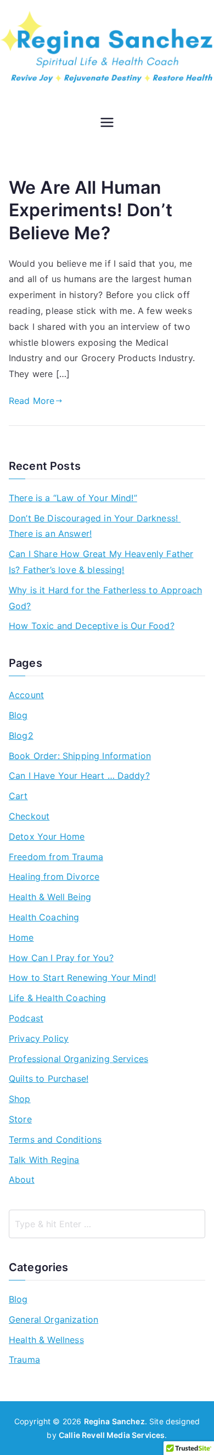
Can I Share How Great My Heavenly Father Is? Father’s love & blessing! (101, 561)
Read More (31, 400)
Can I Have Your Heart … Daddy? (79, 775)
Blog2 (21, 735)
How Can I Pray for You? (61, 957)
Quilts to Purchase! (48, 1078)
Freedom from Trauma (56, 856)
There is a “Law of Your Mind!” (73, 497)
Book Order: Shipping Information (80, 755)
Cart (18, 795)
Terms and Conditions (55, 1139)
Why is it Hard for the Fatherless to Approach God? (105, 598)
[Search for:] (107, 1224)
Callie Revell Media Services (112, 1435)
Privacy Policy (39, 1038)
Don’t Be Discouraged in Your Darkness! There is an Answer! (95, 526)
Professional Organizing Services (78, 1058)
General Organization (53, 1319)
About (22, 1179)
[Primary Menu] (107, 123)
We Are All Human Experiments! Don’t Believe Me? (90, 210)
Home (21, 937)
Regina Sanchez (114, 1421)
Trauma (24, 1359)
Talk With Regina (44, 1159)
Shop (20, 1098)
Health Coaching (44, 917)
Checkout (29, 816)
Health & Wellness (46, 1339)
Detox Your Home (47, 836)
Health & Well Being (50, 896)
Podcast (26, 1018)
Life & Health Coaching (57, 997)
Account (26, 694)
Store (20, 1119)
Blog (18, 715)
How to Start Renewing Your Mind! (82, 977)
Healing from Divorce (54, 876)
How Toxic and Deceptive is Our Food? (91, 625)
